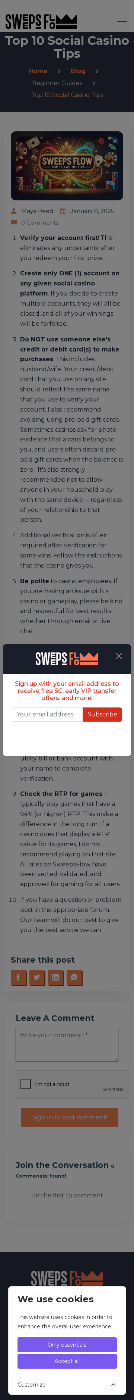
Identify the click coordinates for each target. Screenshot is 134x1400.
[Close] (119, 656)
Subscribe (102, 714)
